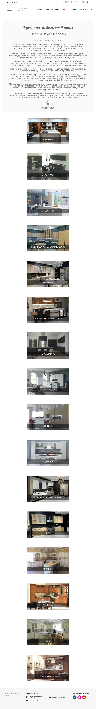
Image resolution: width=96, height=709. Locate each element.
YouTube (84, 697)
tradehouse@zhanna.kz (36, 701)
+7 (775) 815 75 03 (35, 697)
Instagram (79, 697)
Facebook (74, 697)
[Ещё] (91, 9)
